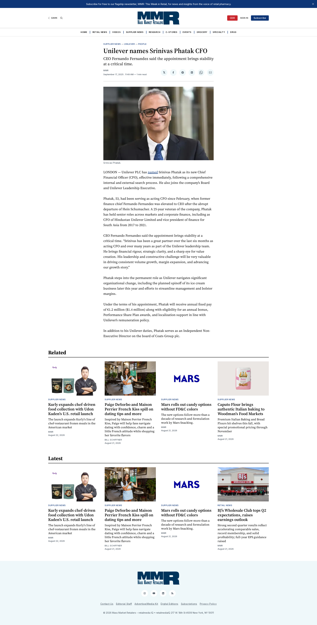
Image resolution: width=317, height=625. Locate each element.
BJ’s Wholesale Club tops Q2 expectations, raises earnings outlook (242, 515)
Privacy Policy (208, 603)
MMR (106, 70)
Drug (233, 32)
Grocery (202, 32)
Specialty (219, 32)
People (142, 44)
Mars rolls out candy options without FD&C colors (186, 407)
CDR (232, 18)
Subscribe (260, 18)
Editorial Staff (124, 603)
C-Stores (171, 32)
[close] (313, 4)
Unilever (129, 44)
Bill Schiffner (113, 440)
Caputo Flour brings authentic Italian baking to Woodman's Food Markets (241, 409)
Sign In (244, 18)
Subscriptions (189, 603)
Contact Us (106, 603)
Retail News (99, 32)
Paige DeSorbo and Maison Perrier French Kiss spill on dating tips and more (129, 409)
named (153, 172)
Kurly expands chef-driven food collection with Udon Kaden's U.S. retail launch (71, 409)
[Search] (61, 18)
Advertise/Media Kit (146, 603)
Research (154, 32)
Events (187, 32)
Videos (116, 32)
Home (84, 32)
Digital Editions (169, 603)
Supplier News (134, 32)
